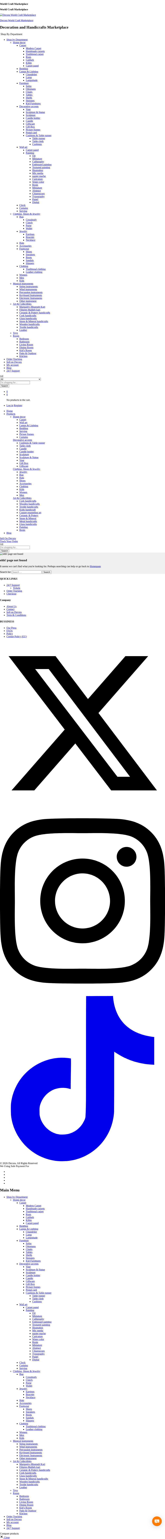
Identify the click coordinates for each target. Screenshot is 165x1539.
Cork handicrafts (27, 315)
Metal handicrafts (28, 521)
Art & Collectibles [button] (22, 304)
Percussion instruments (31, 292)
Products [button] (10, 413)
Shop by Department (17, 1197)
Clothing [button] (23, 266)
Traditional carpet (35, 54)
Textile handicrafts (28, 327)
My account (12, 365)
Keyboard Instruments (30, 295)
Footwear (24, 1406)
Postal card (31, 132)
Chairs (29, 92)
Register (18, 405)
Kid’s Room (25, 350)
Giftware (30, 123)
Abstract (36, 190)
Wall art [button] (23, 147)
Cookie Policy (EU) (16, 636)
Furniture (24, 1240)
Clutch (29, 222)
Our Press (11, 627)
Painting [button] (30, 153)
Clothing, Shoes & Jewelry (26, 1371)
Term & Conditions (16, 615)
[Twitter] (82, 805)
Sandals (30, 260)
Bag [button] (21, 216)
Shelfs (29, 97)
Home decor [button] (19, 42)
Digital (35, 202)
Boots (29, 257)
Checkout (11, 593)
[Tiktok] (82, 1160)
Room (16, 1493)
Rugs (28, 57)
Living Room (26, 344)
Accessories (25, 245)
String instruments (28, 286)
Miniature (37, 158)
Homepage (95, 566)
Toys (15, 333)
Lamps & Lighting (28, 425)
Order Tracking (14, 359)
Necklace (30, 240)
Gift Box (30, 126)
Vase (28, 109)
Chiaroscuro (38, 193)
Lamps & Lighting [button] (28, 71)
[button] (5, 1537)
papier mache (39, 176)
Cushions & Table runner (32, 443)
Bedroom (24, 338)
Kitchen (23, 356)
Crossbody (31, 219)
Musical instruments (23, 1441)
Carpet (22, 419)
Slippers (30, 263)
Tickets (16, 588)
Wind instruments (28, 289)
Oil (33, 155)
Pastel (35, 199)
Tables (29, 94)
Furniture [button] (24, 83)
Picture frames (33, 129)
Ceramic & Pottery (28, 515)
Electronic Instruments (30, 298)
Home (9, 411)
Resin (35, 184)
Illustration (37, 170)
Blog (8, 367)
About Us (11, 606)
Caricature (37, 179)
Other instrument (27, 301)
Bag (21, 474)
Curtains (23, 208)
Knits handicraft (27, 509)
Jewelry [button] (23, 231)
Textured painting (41, 167)
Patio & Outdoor (27, 353)
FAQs (9, 630)
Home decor (19, 1200)
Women (23, 275)
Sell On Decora (8, 538)
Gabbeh (30, 60)
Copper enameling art (30, 512)
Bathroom (24, 341)
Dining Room (26, 347)
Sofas (28, 86)
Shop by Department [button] (17, 39)
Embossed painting (42, 164)
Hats (21, 243)
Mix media (37, 173)
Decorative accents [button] (29, 106)
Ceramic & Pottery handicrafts (34, 312)
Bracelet (30, 237)
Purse (28, 225)
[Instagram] (82, 994)
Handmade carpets (35, 51)
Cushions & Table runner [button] (38, 135)
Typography (38, 196)
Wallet (29, 228)
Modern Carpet (33, 48)
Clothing (23, 486)
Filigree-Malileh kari (29, 309)
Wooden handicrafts (29, 324)
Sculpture (30, 115)
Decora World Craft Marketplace (16, 20)
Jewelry (23, 472)
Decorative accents (29, 1263)
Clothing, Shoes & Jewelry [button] (26, 214)
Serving (23, 211)
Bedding (23, 68)
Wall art (23, 422)
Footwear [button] (24, 248)
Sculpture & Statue (35, 112)
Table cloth (38, 141)
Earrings (30, 234)
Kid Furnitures (33, 103)
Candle (29, 121)
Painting (23, 527)
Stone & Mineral (27, 518)
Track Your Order (9, 541)
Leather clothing (34, 272)
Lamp (29, 77)
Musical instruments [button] (23, 283)
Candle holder (33, 118)
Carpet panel (32, 65)
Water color (38, 182)
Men (21, 277)
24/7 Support (13, 370)
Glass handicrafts (28, 318)
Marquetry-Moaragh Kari (32, 306)
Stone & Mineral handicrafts (33, 321)
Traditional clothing (36, 269)
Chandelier (31, 74)
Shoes (29, 251)
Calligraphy (38, 161)
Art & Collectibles (22, 1461)
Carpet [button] (22, 45)
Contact (10, 609)
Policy (9, 633)
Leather (23, 330)
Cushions (37, 144)
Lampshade (32, 80)
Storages (30, 100)
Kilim (29, 62)
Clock (22, 205)
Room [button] (16, 336)
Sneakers (30, 254)
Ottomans (31, 89)
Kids (21, 280)
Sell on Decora (14, 362)
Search (4, 386)
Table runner (38, 138)
